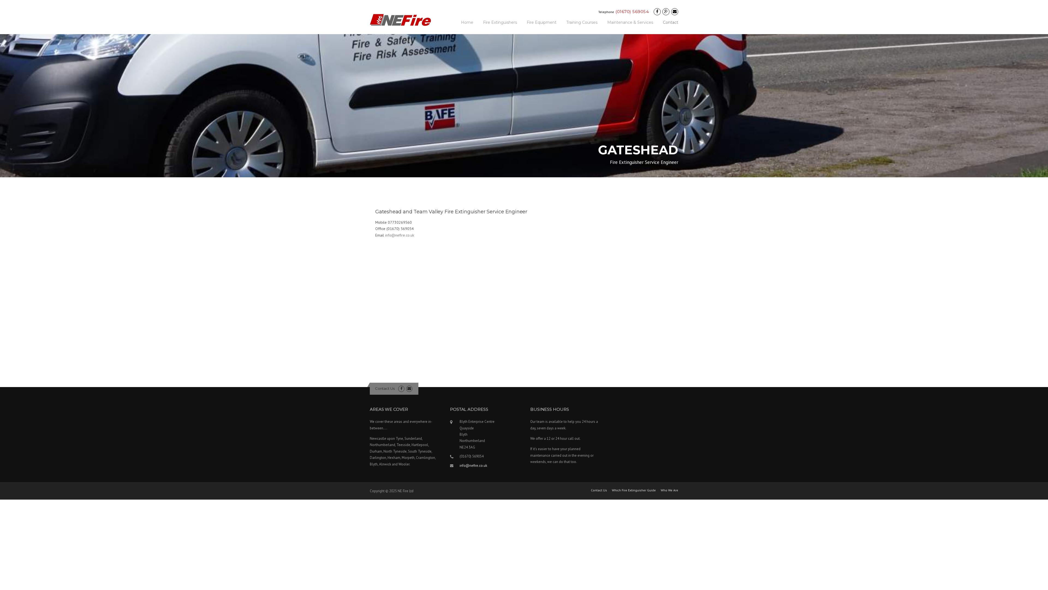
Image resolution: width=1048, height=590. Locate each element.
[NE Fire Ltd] (400, 19)
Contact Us (385, 388)
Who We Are (669, 490)
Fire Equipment (541, 22)
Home (467, 22)
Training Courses (581, 22)
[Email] (674, 12)
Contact (670, 22)
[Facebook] (657, 12)
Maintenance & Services (630, 22)
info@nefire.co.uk (399, 235)
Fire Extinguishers (500, 22)
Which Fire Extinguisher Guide (634, 490)
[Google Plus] (665, 12)
